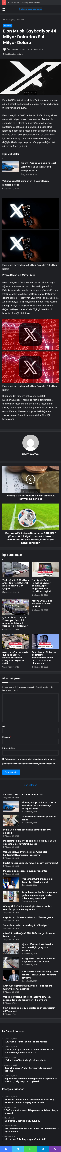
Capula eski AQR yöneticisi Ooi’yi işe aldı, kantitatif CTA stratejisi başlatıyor (25, 853)
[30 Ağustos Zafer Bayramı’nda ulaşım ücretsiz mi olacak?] (11, 962)
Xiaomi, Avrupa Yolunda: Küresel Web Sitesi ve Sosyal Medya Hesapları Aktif (38, 166)
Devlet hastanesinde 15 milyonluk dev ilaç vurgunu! (30, 862)
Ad (4, 726)
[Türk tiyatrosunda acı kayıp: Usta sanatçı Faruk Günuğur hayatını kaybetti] (11, 975)
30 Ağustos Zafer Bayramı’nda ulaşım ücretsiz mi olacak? (38, 960)
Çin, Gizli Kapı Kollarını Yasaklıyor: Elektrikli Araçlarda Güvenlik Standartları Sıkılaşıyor (15, 621)
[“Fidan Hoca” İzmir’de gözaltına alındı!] (11, 820)
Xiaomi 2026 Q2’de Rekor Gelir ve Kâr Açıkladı (42, 603)
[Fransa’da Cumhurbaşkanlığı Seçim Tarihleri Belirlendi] (11, 883)
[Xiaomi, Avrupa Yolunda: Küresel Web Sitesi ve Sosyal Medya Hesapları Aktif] (10, 166)
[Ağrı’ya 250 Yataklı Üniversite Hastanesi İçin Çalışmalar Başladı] (11, 948)
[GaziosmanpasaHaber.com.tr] (30, 9)
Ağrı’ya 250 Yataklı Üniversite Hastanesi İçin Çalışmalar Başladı (37, 947)
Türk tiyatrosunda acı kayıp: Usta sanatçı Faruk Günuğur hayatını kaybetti (40, 974)
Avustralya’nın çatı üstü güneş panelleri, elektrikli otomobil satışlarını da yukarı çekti (15, 658)
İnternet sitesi (9, 748)
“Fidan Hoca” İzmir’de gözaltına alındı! (25, 2)
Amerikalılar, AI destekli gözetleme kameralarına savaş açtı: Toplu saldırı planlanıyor (44, 658)
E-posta (6, 737)
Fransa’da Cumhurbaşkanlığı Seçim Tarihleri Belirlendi (37, 880)
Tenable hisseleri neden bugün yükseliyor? (26, 925)
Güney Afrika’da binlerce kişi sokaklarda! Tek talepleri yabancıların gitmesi (27, 908)
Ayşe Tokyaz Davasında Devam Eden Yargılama (28, 917)
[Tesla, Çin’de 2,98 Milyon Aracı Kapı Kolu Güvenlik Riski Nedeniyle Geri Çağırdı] (15, 569)
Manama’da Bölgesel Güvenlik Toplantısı (25, 870)
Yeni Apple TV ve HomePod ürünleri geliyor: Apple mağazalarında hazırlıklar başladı (41, 586)
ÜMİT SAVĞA (12, 49)
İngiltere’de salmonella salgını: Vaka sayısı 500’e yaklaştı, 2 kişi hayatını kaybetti (29, 842)
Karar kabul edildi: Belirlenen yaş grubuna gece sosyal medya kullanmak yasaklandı (39, 895)
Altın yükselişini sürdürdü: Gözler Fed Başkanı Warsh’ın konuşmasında (27, 987)
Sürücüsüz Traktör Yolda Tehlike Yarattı (24, 794)
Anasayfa (9, 19)
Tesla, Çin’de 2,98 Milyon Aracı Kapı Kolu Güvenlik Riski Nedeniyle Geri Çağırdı (15, 584)
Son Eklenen (30, 785)
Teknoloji (20, 19)
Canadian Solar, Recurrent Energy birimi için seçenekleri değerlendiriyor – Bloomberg (27, 998)
